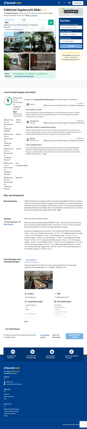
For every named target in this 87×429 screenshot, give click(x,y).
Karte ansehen (33, 15)
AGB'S (6, 416)
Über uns (6, 394)
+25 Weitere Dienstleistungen (24, 76)
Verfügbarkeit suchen (74, 336)
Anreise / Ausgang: (66, 31)
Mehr (44, 154)
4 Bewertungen (17, 29)
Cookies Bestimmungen (11, 411)
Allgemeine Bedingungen (11, 409)
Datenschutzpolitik (9, 413)
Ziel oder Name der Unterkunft (69, 24)
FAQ (5, 399)
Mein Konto (78, 3)
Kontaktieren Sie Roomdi (14, 384)
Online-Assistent (9, 396)
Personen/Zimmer (65, 38)
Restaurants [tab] (31, 260)
